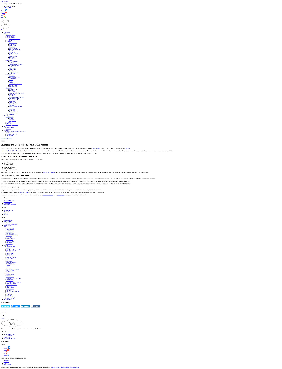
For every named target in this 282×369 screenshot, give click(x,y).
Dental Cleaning (13, 43)
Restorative (9, 60)
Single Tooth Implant (14, 72)
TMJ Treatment (13, 102)
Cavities (11, 62)
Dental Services (10, 127)
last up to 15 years (23, 192)
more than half (96, 148)
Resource (8, 129)
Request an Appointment (6, 138)
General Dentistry (10, 37)
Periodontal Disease (14, 98)
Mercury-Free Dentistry (14, 39)
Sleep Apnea (12, 101)
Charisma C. (6, 211)
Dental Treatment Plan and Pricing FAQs (15, 131)
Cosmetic (8, 74)
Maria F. (5, 213)
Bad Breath (12, 52)
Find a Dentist (9, 133)
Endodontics (12, 109)
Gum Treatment (13, 48)
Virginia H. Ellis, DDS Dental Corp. (10, 150)
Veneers (11, 80)
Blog (5, 126)
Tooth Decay (12, 58)
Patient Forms (9, 135)
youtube (3, 13)
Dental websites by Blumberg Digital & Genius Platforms (65, 367)
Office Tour (9, 123)
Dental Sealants (13, 56)
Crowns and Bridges (14, 65)
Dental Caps (12, 76)
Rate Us (3, 344)
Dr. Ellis (31, 150)
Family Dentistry (10, 36)
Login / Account (7, 364)
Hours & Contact (5, 1)
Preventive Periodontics (14, 99)
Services (5, 33)
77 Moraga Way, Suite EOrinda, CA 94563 (9, 335)
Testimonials (9, 122)
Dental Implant (12, 69)
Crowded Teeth (13, 89)
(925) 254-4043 (7, 203)
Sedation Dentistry (13, 111)
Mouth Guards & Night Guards (16, 93)
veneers (128, 148)
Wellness (8, 41)
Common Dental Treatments (15, 64)
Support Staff (12, 121)
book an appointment (48, 195)
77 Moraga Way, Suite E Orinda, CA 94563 (9, 201)
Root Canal (12, 110)
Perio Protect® (12, 95)
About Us (6, 115)
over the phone (60, 195)
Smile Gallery (7, 32)
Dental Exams (12, 54)
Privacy (5, 363)
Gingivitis (11, 90)
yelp (2, 15)
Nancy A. (6, 214)
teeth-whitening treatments (49, 172)
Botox (10, 81)
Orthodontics (12, 70)
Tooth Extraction (13, 113)
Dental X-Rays (12, 45)
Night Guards (12, 94)
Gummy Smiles (13, 85)
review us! (3, 313)
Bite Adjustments (10, 114)
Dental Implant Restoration (15, 84)
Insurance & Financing (11, 134)
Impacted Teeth (13, 92)
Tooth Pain (11, 51)
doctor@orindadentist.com (10, 204)
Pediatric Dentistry (10, 40)
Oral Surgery (9, 107)
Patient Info (6, 130)
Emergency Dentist (10, 35)
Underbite (11, 105)
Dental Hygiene (13, 44)
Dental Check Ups (13, 53)
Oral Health (12, 57)
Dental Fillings (12, 68)
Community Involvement (12, 125)
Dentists (11, 118)
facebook (3, 10)
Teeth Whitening (13, 78)
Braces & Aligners (13, 61)
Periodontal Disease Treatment (16, 97)
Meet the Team (9, 117)
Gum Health (12, 47)
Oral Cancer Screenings (14, 49)
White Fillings (12, 73)
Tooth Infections (13, 103)
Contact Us (6, 362)
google (2, 17)
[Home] (5, 28)
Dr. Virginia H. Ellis (8, 210)
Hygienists (11, 119)
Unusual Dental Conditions (15, 106)
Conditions (9, 88)
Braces (11, 82)
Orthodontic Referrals (14, 77)
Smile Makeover (13, 86)
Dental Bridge (12, 66)
